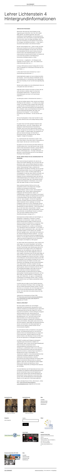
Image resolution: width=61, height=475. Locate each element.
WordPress (54, 470)
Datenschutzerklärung (39, 470)
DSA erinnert (30, 4)
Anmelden (42, 399)
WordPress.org (43, 404)
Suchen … (24, 418)
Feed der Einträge (44, 401)
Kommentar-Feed (44, 402)
